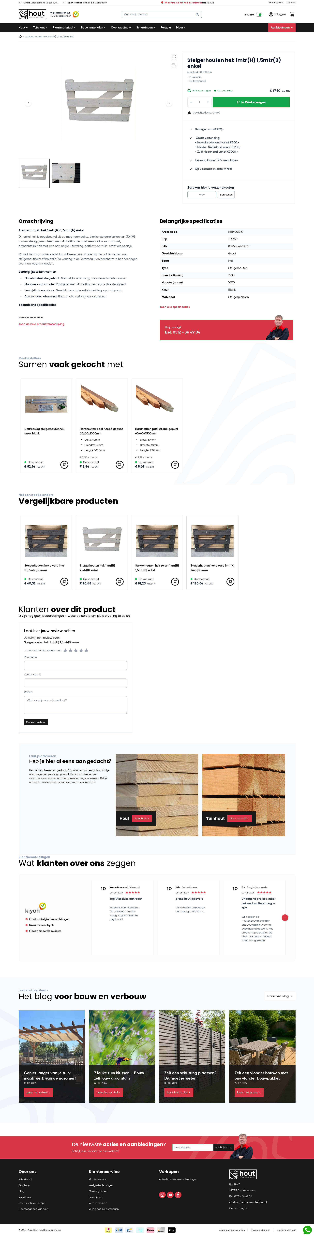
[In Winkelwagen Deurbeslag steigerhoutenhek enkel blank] (64, 465)
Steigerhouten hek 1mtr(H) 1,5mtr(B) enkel (234, 63)
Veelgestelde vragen (101, 1185)
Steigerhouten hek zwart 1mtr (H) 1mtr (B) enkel (44, 568)
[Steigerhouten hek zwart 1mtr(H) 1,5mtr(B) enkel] (157, 541)
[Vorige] (28, 103)
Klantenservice (275, 2)
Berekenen (226, 194)
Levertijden (95, 1197)
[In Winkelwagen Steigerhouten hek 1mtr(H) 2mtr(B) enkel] (120, 582)
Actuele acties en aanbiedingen (178, 1179)
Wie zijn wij (25, 1179)
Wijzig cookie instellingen (104, 1208)
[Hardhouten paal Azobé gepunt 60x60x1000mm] (102, 404)
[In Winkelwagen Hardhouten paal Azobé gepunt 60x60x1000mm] (120, 465)
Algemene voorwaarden (232, 1230)
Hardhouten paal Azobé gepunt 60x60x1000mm (101, 431)
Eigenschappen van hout (33, 1208)
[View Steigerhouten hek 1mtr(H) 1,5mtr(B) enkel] (66, 173)
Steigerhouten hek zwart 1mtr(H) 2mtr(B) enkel (212, 568)
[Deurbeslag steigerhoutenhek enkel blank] (46, 404)
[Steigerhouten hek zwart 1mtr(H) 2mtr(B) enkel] (212, 541)
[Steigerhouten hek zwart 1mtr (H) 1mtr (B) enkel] (46, 541)
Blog (21, 1191)
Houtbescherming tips (32, 1203)
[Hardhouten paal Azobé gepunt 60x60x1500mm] (157, 404)
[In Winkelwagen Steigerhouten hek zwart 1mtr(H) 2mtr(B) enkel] (230, 582)
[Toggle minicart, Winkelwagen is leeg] (292, 14)
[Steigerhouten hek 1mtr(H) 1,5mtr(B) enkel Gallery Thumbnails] (50, 173)
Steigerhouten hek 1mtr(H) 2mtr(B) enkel (97, 568)
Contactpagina (238, 1208)
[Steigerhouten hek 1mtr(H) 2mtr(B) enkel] (102, 541)
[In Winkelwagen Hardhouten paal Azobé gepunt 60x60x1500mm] (175, 465)
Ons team (24, 1185)
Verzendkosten (97, 1203)
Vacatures (25, 1197)
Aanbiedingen (280, 27)
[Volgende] (169, 103)
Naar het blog (278, 996)
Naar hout (141, 818)
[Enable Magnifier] (174, 64)
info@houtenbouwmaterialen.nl (248, 1202)
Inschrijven (221, 1147)
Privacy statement (260, 1230)
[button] (38, 1173)
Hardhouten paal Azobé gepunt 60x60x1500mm (156, 431)
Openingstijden (98, 1191)
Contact (291, 2)
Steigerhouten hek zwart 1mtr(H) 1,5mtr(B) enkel (157, 568)
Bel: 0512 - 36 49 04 (182, 332)
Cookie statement (286, 1230)
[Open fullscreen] (174, 56)
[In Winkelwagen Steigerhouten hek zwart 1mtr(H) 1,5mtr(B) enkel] (175, 582)
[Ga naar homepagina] (20, 36)
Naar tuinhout (238, 818)
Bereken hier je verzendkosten (210, 187)
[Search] (197, 14)
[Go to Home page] (32, 14)
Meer (179, 27)
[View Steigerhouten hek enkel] (34, 173)
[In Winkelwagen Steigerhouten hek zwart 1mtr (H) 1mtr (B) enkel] (64, 582)
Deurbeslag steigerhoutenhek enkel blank (44, 431)
